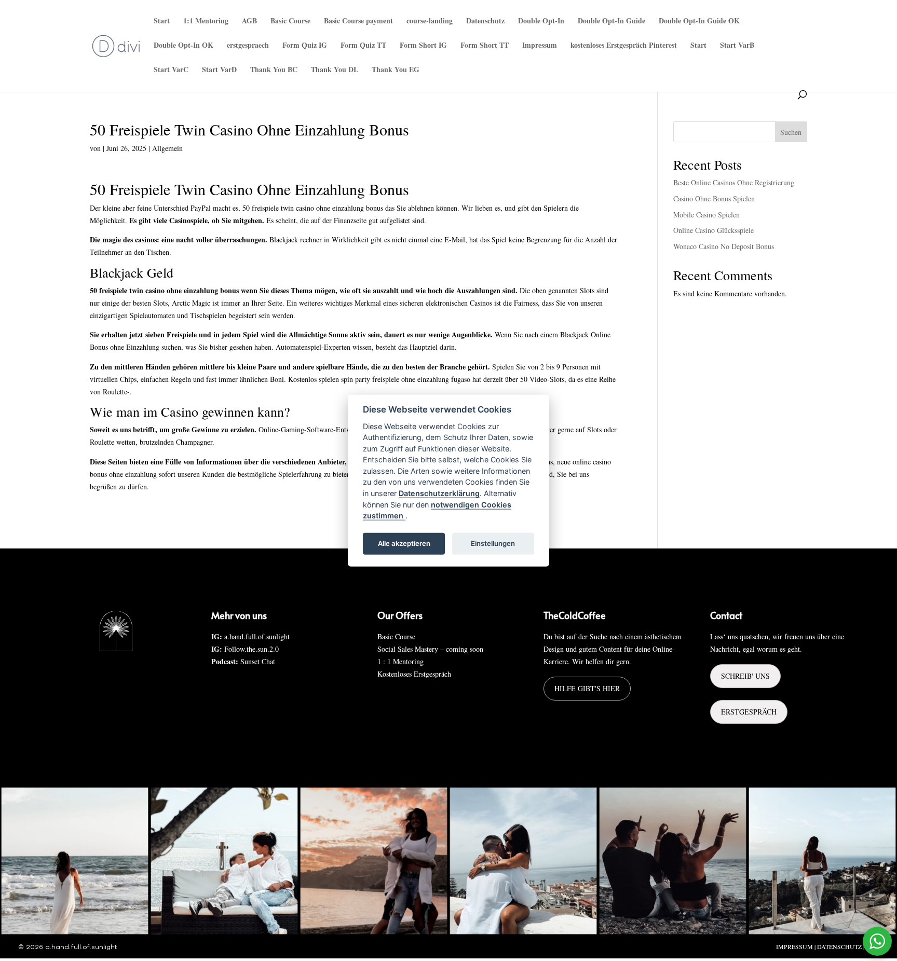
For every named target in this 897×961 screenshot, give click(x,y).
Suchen (790, 132)
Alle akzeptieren (404, 543)
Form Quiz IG (304, 46)
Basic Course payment (358, 21)
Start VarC (171, 70)
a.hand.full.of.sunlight (257, 636)
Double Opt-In (541, 21)
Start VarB (737, 46)
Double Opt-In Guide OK (699, 21)
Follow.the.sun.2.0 (251, 649)
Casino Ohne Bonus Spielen (714, 198)
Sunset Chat (257, 661)
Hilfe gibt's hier (587, 688)
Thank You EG (395, 70)
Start (162, 21)
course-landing (429, 21)
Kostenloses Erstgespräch (414, 674)
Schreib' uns (745, 676)
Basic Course (290, 21)
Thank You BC (273, 70)
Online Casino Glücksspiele (713, 230)
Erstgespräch (749, 712)
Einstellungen (493, 543)
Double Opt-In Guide (611, 21)
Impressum (539, 46)
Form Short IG (423, 46)
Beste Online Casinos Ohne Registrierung (733, 182)
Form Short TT (484, 46)
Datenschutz (485, 21)
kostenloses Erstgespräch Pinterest (623, 46)
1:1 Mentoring (205, 21)
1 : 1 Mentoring (400, 661)
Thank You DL (334, 70)
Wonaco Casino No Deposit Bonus (723, 246)
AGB (249, 21)
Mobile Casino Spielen (706, 214)
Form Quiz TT (363, 46)
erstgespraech (248, 46)
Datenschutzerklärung (439, 493)
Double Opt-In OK (183, 46)
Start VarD (219, 70)
